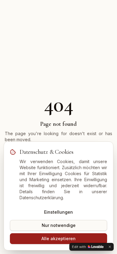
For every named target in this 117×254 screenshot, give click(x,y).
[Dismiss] (109, 246)
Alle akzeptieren (58, 238)
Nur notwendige (59, 225)
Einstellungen (58, 212)
